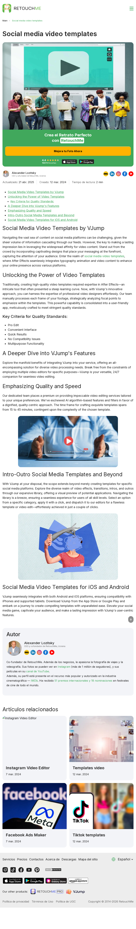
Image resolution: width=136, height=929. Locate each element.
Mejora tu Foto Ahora (68, 151)
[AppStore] (12, 881)
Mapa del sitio (88, 859)
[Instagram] (5, 869)
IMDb (34, 680)
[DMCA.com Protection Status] (53, 869)
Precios (22, 859)
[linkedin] (112, 173)
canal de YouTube (37, 671)
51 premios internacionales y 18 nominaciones (83, 680)
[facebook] (124, 173)
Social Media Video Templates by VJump (36, 192)
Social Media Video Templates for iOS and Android (42, 220)
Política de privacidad (15, 901)
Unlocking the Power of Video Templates (36, 196)
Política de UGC (66, 901)
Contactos (36, 859)
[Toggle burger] (130, 8)
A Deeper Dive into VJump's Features (33, 206)
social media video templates (104, 256)
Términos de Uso (42, 901)
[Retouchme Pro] (47, 891)
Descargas (69, 859)
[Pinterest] (37, 869)
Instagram (64, 666)
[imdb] (105, 173)
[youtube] (131, 173)
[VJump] (75, 891)
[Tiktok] (13, 869)
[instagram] (118, 173)
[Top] (131, 619)
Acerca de (52, 859)
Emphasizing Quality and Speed (29, 210)
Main (4, 20)
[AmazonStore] (78, 881)
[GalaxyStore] (56, 881)
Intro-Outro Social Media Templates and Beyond (41, 215)
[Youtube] (29, 869)
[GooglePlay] (34, 881)
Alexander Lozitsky (44, 644)
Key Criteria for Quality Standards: (32, 201)
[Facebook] (21, 869)
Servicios (8, 859)
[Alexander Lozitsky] (5, 174)
